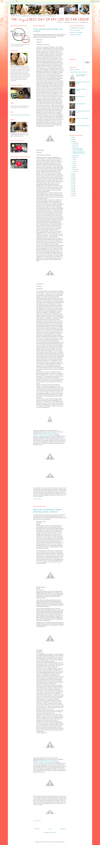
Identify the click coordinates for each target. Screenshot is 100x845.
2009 (72, 195)
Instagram (42, 436)
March (74, 167)
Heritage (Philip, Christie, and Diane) (78, 72)
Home (50, 828)
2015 (72, 183)
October (74, 147)
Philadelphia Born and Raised (82, 125)
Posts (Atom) (53, 832)
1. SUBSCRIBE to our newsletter (77, 28)
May (73, 163)
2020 (72, 174)
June (73, 161)
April (73, 165)
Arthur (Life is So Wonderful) (82, 118)
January (74, 171)
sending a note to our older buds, (45, 434)
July (73, 159)
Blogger (63, 841)
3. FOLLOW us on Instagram (76, 32)
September (75, 155)
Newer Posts (37, 828)
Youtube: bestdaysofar (25, 115)
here (45, 439)
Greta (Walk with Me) (80, 103)
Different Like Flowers (74, 69)
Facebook (37, 436)
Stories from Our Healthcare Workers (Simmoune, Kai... (78, 152)
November (74, 145)
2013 (72, 187)
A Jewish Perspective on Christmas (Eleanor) (81, 75)
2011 (72, 191)
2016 (72, 181)
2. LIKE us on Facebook (75, 30)
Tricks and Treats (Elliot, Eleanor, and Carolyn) (77, 149)
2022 (72, 139)
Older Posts (63, 828)
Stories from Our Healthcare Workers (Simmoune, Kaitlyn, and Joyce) (47, 511)
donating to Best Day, (45, 433)
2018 (72, 177)
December (74, 143)
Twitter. (48, 436)
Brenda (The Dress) (80, 96)
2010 (72, 193)
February (74, 169)
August (74, 157)
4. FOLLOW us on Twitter (75, 34)
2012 (72, 189)
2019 (72, 176)
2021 (72, 141)
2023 (72, 137)
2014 (72, 185)
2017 (72, 179)
